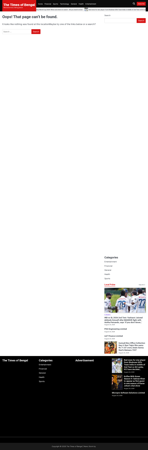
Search (107, 15)
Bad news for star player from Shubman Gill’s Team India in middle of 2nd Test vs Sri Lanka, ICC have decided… (134, 364)
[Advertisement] (125, 42)
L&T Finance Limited (113, 336)
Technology (64, 4)
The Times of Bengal (19, 5)
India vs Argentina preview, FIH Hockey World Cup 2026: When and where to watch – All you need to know (44, 10)
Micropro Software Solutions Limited (128, 393)
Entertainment (90, 4)
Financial (48, 4)
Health (81, 4)
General (74, 4)
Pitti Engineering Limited (115, 329)
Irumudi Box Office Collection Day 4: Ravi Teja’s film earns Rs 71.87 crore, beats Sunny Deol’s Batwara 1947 (132, 346)
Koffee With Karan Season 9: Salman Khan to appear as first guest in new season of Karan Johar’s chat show (134, 381)
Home (40, 4)
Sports (55, 4)
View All (141, 285)
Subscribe (141, 4)
